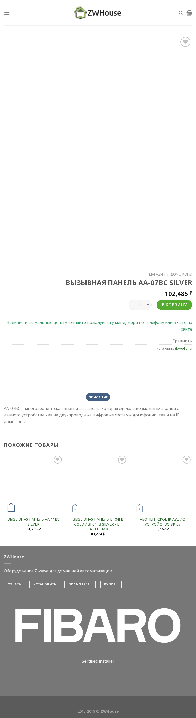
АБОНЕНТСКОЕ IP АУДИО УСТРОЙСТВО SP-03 (162, 522)
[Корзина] (189, 12)
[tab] (98, 397)
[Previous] (14, 130)
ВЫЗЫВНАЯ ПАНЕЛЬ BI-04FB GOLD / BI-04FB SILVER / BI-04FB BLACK (98, 524)
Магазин (157, 274)
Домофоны (181, 274)
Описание (98, 397)
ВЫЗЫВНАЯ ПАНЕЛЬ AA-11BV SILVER (33, 522)
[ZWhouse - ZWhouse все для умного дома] (98, 12)
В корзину (174, 305)
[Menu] (7, 12)
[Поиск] (181, 13)
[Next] (182, 130)
